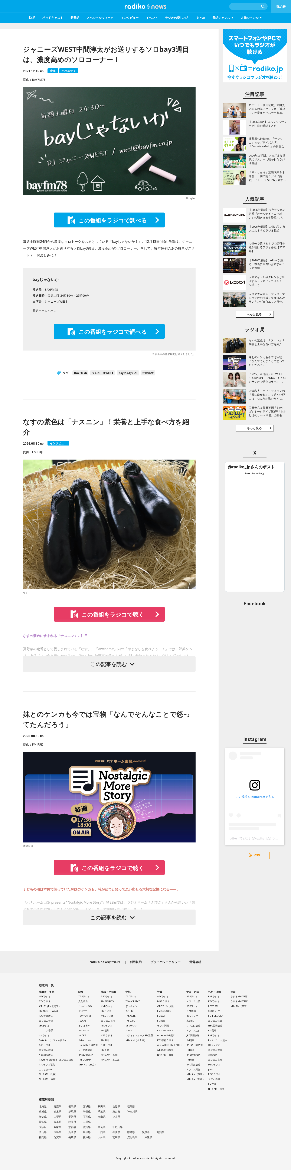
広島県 (57, 1132)
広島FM (190, 1020)
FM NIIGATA (107, 1001)
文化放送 (83, 1001)
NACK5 (82, 1035)
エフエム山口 (193, 1030)
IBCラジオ (44, 1025)
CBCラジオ (131, 996)
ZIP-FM (129, 1010)
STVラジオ (44, 1001)
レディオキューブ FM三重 (139, 1035)
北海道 (43, 1106)
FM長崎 (212, 1030)
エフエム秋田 (46, 1049)
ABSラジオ (44, 1044)
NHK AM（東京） (87, 1064)
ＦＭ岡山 (191, 1010)
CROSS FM (214, 1010)
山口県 (101, 1132)
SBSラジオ (131, 1025)
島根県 (87, 1132)
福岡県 (43, 1137)
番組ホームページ (44, 311)
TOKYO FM (84, 1015)
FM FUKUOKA (215, 1015)
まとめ (200, 18)
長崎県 (72, 1137)
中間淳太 (148, 373)
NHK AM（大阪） (166, 1054)
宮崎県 (116, 1137)
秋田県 (101, 1106)
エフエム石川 (108, 1020)
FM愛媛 (190, 1059)
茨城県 (43, 1111)
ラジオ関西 (163, 1025)
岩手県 (72, 1106)
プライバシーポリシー (165, 962)
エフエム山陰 (193, 1001)
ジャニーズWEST (102, 373)
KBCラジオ (214, 1001)
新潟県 (43, 1116)
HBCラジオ (45, 996)
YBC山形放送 (46, 1054)
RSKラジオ (192, 1006)
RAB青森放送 (46, 1015)
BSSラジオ (192, 996)
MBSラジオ (163, 1001)
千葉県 (101, 1111)
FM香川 (190, 1049)
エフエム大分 (215, 1049)
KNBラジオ (107, 1006)
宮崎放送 (213, 1054)
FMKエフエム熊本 (217, 1040)
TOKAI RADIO (132, 1001)
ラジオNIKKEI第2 (239, 1001)
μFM (210, 1069)
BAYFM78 (80, 373)
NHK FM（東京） (239, 1006)
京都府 (72, 1127)
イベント (152, 18)
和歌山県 (117, 1127)
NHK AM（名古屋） (111, 1059)
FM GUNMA (84, 1059)
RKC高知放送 (193, 1064)
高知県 (160, 1132)
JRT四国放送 (192, 1035)
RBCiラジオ (214, 1074)
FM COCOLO (164, 1010)
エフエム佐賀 (215, 1020)
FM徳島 (190, 1040)
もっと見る (254, 314)
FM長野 (105, 1049)
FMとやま (106, 1010)
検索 (263, 6)
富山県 (101, 1116)
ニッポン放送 (85, 1006)
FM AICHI (130, 1015)
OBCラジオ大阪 (165, 1006)
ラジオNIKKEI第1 (239, 996)
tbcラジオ (44, 1035)
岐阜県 (57, 1122)
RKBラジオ (214, 996)
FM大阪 (161, 1020)
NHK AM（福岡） (217, 1088)
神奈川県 (132, 1111)
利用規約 (136, 962)
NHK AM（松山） (195, 1079)
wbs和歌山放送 (165, 1049)
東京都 (116, 1111)
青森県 (57, 1106)
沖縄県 (148, 1137)
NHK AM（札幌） (48, 1074)
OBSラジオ (214, 1044)
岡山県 (43, 1132)
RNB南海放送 (193, 1054)
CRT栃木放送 (85, 1049)
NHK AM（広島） (195, 1074)
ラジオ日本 (84, 1025)
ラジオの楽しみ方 (177, 18)
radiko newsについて (105, 962)
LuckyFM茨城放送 (88, 1044)
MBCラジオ (214, 1064)
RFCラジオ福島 (47, 1064)
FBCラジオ (106, 1025)
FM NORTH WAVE (48, 1010)
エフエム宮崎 (215, 1059)
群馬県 (72, 1111)
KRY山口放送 (193, 1025)
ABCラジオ (163, 996)
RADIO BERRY (86, 1054)
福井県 (116, 1116)
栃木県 (57, 1111)
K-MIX (128, 1030)
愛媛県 (146, 1132)
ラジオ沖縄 (214, 1079)
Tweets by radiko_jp (255, 473)
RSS (257, 855)
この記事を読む (108, 663)
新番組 (75, 18)
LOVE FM (213, 1006)
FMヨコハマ (84, 1040)
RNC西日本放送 (194, 1044)
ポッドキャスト (52, 18)
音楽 (53, 71)
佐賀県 (57, 1137)
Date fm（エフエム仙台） (53, 1040)
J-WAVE (82, 1020)
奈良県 (101, 1127)
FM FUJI (105, 1040)
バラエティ (69, 71)
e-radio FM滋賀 (165, 1035)
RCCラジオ (192, 1015)
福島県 (131, 1106)
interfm (82, 1010)
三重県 (87, 1122)
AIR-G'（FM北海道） (50, 1006)
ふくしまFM (45, 1069)
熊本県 (87, 1137)
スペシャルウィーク (100, 18)
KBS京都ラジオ (165, 1040)
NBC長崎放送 (215, 1025)
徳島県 (131, 1132)
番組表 (281, 6)
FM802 (160, 1015)
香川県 (116, 1132)
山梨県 (57, 1116)
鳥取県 (72, 1132)
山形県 (116, 1106)
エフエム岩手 (46, 1030)
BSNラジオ (107, 996)
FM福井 (105, 1030)
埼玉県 (87, 1111)
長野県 (72, 1116)
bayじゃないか (127, 373)
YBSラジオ (106, 1035)
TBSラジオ (84, 996)
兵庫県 (57, 1127)
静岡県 (72, 1122)
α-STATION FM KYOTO (169, 1044)
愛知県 (43, 1122)
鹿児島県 (132, 1137)
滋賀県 (87, 1127)
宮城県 (87, 1106)
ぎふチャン (131, 1006)
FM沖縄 (212, 1083)
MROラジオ (107, 1015)
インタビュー (130, 18)
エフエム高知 (193, 1069)
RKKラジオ (214, 1035)
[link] (251, 466)
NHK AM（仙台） (48, 1079)
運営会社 (195, 962)
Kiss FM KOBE (165, 1030)
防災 (32, 18)
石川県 (87, 1116)
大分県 (101, 1137)
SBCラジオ (106, 1044)
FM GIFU (130, 1020)
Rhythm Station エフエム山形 (56, 1059)
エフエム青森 (46, 1020)
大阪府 (43, 1127)
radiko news (145, 6)
